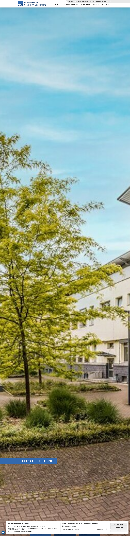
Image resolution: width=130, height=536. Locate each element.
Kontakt (71, 1)
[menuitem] (59, 5)
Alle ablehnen (119, 527)
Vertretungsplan (83, 1)
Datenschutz (23, 531)
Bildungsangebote (71, 4)
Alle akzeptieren (118, 524)
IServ (75, 1)
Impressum (30, 531)
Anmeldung (99, 1)
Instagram (110, 1)
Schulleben (85, 4)
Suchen (106, 1)
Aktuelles (106, 4)
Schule (57, 4)
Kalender (92, 1)
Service (96, 4)
